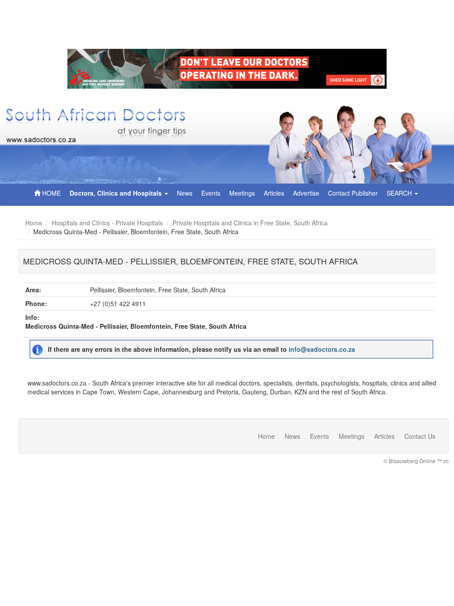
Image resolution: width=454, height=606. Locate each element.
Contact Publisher (353, 193)
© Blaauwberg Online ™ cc (416, 460)
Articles (274, 193)
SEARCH (400, 193)
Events (210, 193)
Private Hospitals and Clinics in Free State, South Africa (250, 222)
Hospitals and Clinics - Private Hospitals (107, 222)
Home (33, 222)
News (184, 193)
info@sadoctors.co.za (322, 349)
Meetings (242, 193)
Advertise (306, 193)
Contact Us (419, 436)
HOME (50, 193)
